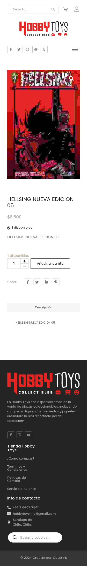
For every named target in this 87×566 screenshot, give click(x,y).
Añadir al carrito (50, 263)
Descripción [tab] (43, 307)
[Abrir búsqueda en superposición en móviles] (35, 537)
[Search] (53, 9)
